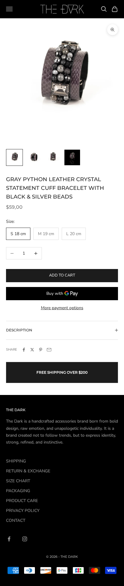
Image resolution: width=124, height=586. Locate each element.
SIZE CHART (18, 481)
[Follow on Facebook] (9, 539)
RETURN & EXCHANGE (28, 471)
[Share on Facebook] (23, 349)
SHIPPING (16, 461)
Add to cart (62, 275)
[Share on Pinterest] (40, 349)
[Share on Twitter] (32, 349)
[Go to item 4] (72, 157)
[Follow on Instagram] (25, 539)
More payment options (62, 308)
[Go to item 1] (14, 157)
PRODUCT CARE (22, 501)
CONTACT (15, 520)
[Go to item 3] (53, 157)
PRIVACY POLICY (22, 510)
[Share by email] (49, 349)
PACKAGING (18, 491)
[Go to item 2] (33, 157)
